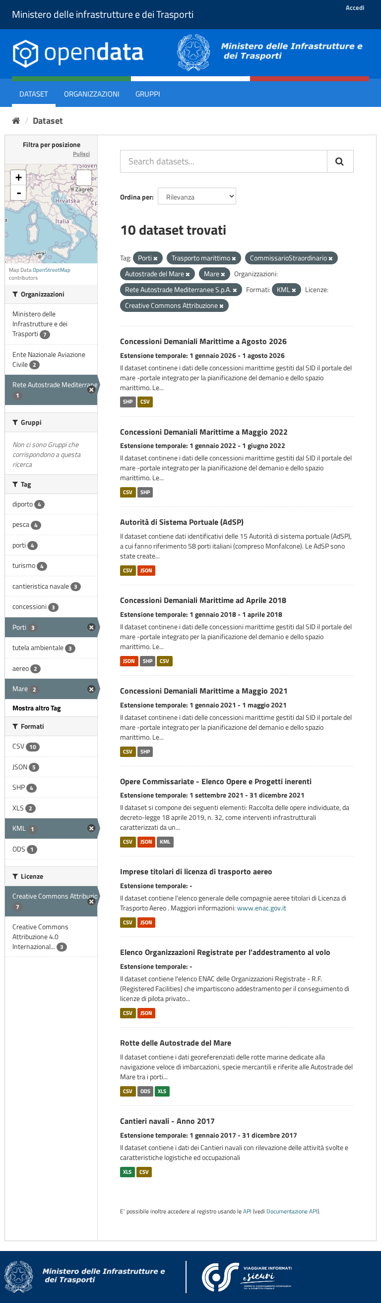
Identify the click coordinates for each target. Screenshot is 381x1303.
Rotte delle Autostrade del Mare (175, 1043)
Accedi (355, 7)
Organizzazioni (92, 94)
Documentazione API (292, 1211)
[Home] (16, 120)
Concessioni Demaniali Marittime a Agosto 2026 (203, 341)
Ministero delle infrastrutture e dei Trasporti (102, 14)
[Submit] (340, 161)
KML (165, 842)
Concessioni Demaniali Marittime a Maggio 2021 (204, 691)
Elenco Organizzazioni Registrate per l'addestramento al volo (225, 952)
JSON (146, 570)
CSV (145, 402)
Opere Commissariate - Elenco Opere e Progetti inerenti (216, 781)
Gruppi (147, 94)
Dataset (33, 94)
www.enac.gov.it (261, 907)
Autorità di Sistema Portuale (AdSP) (182, 522)
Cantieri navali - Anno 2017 (167, 1121)
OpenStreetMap (51, 270)
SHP (127, 402)
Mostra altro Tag (36, 707)
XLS (162, 1091)
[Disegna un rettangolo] (83, 177)
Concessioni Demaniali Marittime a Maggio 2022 (204, 432)
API (247, 1211)
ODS (145, 1091)
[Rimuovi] (155, 258)
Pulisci (81, 153)
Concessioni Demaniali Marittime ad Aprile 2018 (203, 600)
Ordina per (136, 197)
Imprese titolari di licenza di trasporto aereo (196, 871)
